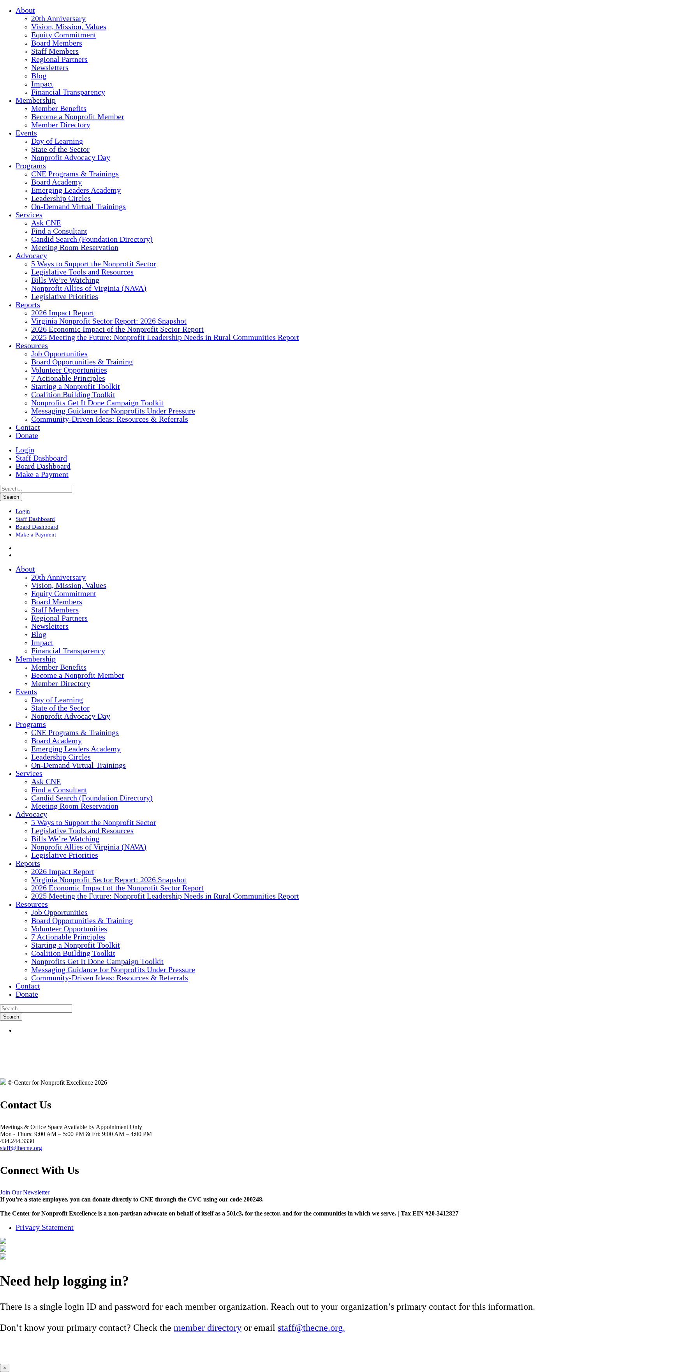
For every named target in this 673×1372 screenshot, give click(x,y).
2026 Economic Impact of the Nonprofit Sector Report (117, 329)
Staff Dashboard (41, 458)
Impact (42, 83)
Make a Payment (42, 474)
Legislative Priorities (64, 296)
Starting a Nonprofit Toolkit (75, 386)
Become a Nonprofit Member (77, 116)
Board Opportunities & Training (82, 361)
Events (26, 132)
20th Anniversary (58, 18)
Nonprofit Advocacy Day (70, 157)
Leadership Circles (61, 198)
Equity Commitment (63, 34)
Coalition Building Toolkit (73, 394)
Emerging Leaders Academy (76, 190)
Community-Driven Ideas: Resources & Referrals (109, 419)
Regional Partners (59, 59)
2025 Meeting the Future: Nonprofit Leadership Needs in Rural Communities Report (165, 337)
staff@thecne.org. (311, 1328)
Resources (32, 345)
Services (29, 214)
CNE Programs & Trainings (75, 173)
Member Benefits (58, 108)
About (25, 10)
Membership (36, 100)
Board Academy (56, 182)
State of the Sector (60, 149)
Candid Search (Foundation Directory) (92, 239)
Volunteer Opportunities (69, 370)
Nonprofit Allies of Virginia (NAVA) (88, 288)
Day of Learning (57, 141)
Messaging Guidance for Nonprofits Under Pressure (113, 410)
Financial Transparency (68, 92)
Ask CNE (46, 222)
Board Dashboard (43, 466)
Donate (27, 435)
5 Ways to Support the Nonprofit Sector (93, 263)
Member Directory (60, 124)
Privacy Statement (45, 1227)
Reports (28, 304)
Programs (31, 165)
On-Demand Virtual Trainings (78, 206)
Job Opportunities (59, 353)
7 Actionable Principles (68, 378)
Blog (38, 75)
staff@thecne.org (21, 1148)
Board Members (56, 43)
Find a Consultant (59, 231)
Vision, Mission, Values (68, 26)
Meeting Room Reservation (74, 247)
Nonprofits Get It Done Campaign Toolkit (97, 402)
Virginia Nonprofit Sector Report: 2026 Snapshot (109, 321)
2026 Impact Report (62, 312)
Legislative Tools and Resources (82, 271)
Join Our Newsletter (24, 1192)
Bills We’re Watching (65, 280)
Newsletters (50, 67)
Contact (28, 427)
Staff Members (55, 51)
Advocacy (31, 255)
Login (25, 449)
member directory (207, 1328)
